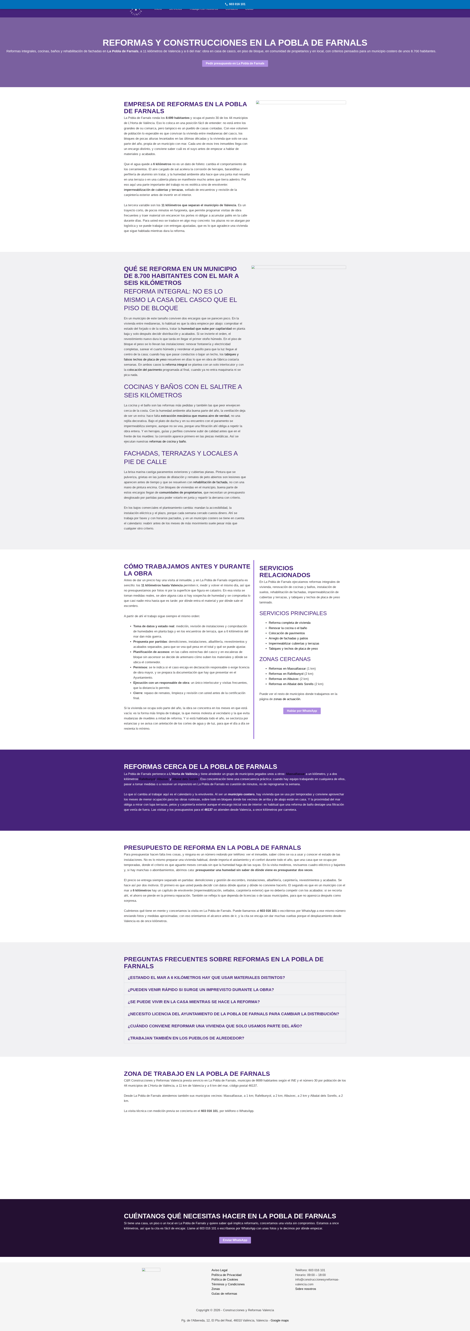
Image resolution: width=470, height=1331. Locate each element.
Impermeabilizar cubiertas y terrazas (294, 643)
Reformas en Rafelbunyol (286, 673)
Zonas (216, 1289)
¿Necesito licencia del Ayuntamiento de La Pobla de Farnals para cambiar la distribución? (233, 1014)
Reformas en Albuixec (284, 679)
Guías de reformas (224, 1293)
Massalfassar (295, 774)
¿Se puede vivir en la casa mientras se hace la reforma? (194, 1001)
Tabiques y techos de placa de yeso (293, 648)
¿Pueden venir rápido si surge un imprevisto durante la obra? (201, 989)
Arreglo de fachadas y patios (288, 638)
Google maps (280, 1320)
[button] (235, 977)
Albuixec (163, 779)
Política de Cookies (225, 1279)
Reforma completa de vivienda (289, 622)
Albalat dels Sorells (185, 779)
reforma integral (176, 364)
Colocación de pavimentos (287, 633)
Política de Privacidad (226, 1275)
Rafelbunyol (147, 779)
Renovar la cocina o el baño (288, 628)
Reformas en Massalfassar (287, 668)
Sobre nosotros (305, 1289)
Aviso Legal (219, 1270)
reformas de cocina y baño (167, 441)
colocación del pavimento (144, 370)
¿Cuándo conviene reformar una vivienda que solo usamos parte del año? (215, 1026)
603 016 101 (237, 4)
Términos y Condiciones (228, 1284)
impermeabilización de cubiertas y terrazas (153, 190)
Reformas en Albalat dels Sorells (291, 684)
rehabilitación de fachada (210, 482)
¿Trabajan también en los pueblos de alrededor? (186, 1038)
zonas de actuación (287, 699)
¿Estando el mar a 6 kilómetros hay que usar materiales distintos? (206, 977)
